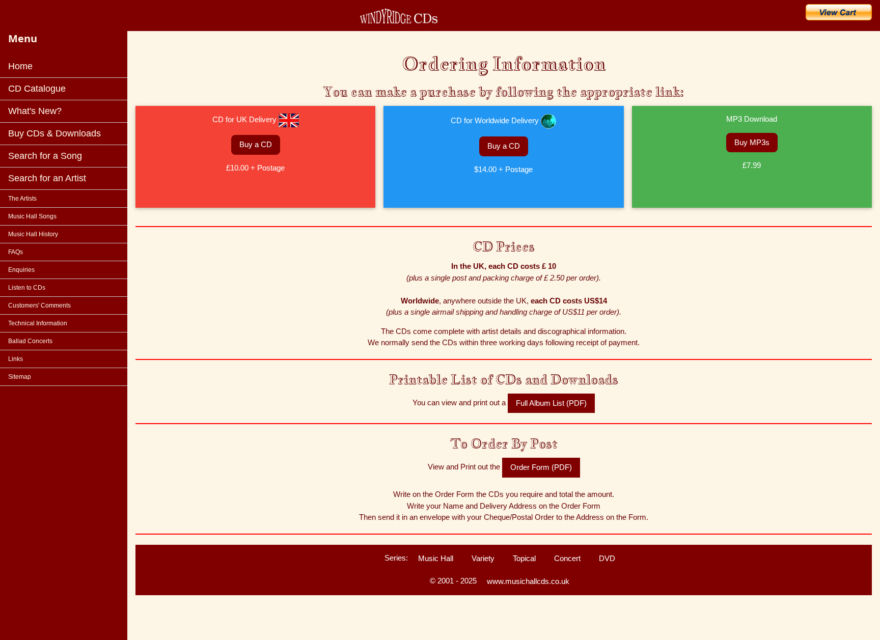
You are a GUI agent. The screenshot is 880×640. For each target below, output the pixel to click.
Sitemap (19, 376)
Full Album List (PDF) (551, 403)
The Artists (22, 198)
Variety (483, 558)
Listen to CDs (26, 287)
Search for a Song (45, 156)
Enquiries (21, 269)
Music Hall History (33, 234)
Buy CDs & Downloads (54, 133)
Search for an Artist (47, 178)
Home (20, 66)
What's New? (35, 111)
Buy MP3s (751, 142)
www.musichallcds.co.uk (528, 581)
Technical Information (37, 323)
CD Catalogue (37, 89)
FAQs (15, 252)
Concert (567, 558)
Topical (524, 558)
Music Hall (435, 558)
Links (15, 359)
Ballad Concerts (30, 341)
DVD (607, 558)
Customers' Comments (39, 305)
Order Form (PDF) (541, 467)
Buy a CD (255, 144)
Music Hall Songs (32, 216)
